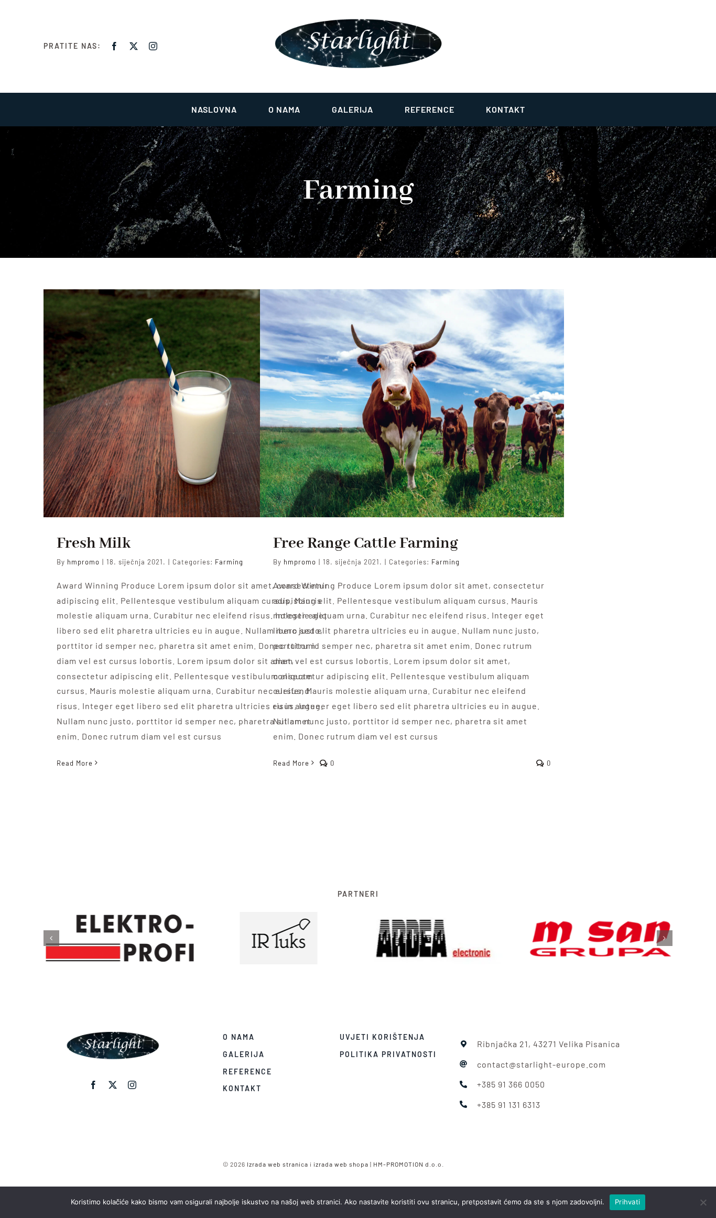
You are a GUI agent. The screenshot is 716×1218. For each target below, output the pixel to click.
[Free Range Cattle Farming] (412, 403)
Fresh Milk (94, 543)
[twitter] (133, 46)
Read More (75, 763)
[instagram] (153, 46)
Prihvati (627, 1202)
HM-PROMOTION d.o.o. (408, 1164)
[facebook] (114, 46)
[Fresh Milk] (196, 403)
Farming (229, 562)
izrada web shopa (340, 1164)
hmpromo (83, 562)
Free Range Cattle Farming (365, 543)
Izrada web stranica (277, 1164)
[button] (51, 938)
